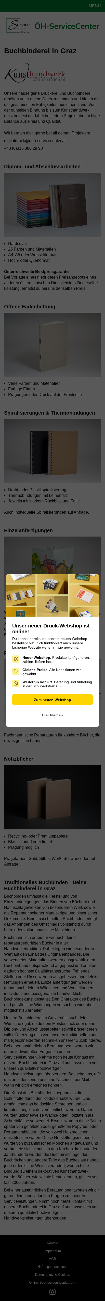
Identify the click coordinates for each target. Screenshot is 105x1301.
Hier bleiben (52, 715)
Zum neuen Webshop (52, 700)
